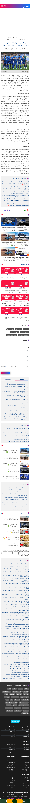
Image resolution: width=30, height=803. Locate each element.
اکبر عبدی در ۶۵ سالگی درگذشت (20, 439)
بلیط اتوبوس (26, 555)
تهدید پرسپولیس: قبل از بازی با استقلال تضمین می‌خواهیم (13, 403)
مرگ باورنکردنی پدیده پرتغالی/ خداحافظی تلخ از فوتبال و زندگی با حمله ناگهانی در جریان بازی (15, 637)
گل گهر (26, 767)
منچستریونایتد (17, 708)
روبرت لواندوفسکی (9, 767)
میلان (12, 787)
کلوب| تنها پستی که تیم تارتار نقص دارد (17, 410)
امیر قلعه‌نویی (10, 747)
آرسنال (6, 694)
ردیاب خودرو (16, 550)
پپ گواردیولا (10, 765)
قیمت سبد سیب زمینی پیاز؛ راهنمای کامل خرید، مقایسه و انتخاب (14, 502)
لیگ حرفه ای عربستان (23, 705)
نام (28, 347)
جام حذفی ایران (18, 37)
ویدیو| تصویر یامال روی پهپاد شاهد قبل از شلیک (17, 441)
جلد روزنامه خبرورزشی (9, 738)
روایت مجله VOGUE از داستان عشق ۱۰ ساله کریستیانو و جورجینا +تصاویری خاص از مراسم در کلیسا (15, 196)
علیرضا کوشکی (25, 713)
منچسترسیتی (10, 784)
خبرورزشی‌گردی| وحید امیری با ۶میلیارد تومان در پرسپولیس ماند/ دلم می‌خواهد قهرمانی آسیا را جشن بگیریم (13, 392)
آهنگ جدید (10, 550)
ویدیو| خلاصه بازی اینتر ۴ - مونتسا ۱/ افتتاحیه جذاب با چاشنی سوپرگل (16, 587)
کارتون (12, 736)
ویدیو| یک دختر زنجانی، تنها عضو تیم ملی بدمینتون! (16, 674)
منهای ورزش (23, 425)
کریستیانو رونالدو (15, 697)
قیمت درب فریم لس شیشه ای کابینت (19, 509)
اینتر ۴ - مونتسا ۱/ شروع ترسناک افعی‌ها (19, 606)
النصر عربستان (9, 708)
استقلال (26, 329)
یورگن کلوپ (11, 764)
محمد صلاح (11, 762)
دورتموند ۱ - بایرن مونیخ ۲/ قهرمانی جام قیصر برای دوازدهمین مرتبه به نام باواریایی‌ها (16, 576)
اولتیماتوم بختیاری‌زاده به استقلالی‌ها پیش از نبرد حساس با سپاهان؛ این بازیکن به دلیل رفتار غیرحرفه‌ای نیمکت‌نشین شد (13, 388)
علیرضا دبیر (25, 751)
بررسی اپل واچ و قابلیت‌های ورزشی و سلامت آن (18, 489)
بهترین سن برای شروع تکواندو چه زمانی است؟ (18, 492)
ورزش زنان (11, 731)
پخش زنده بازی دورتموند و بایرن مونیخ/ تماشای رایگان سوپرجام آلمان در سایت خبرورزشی (15, 609)
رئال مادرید (26, 694)
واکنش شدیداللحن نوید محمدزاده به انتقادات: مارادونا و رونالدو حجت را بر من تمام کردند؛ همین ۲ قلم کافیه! (15, 192)
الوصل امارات (17, 699)
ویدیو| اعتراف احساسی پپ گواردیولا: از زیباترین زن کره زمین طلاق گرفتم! (16, 640)
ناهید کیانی (11, 749)
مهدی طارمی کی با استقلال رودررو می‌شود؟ (19, 676)
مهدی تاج (26, 747)
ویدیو (7, 699)
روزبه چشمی (10, 329)
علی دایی (26, 749)
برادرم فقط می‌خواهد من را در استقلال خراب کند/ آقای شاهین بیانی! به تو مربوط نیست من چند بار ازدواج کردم (16, 204)
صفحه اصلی (27, 37)
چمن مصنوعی (26, 550)
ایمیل (28, 353)
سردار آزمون (25, 744)
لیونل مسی (7, 697)
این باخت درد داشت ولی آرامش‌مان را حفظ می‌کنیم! (17, 656)
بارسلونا (26, 782)
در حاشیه (11, 734)
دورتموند (11, 777)
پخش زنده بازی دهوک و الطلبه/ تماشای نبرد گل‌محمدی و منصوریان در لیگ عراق (17, 620)
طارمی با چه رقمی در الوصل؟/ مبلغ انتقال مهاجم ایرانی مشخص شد (15, 406)
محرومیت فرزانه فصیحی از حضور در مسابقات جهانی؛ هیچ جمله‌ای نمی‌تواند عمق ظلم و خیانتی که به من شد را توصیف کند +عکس (13, 418)
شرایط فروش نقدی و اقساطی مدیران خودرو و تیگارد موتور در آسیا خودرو (14, 500)
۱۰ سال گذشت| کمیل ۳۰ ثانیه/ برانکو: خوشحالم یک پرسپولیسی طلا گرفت (15, 616)
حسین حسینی (24, 332)
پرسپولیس (20, 688)
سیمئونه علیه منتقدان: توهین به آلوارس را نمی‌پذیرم (16, 668)
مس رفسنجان (25, 769)
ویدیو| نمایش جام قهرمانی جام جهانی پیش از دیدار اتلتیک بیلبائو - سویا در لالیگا (15, 629)
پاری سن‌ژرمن (25, 785)
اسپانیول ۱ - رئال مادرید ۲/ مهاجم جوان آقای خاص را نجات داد (15, 564)
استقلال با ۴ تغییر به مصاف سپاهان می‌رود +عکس (15, 399)
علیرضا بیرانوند (25, 699)
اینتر (11, 699)
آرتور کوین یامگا (14, 332)
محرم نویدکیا (25, 708)
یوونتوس (11, 789)
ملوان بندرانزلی (25, 770)
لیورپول (11, 782)
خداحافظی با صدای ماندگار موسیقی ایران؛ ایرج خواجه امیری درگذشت (16, 429)
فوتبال (23, 37)
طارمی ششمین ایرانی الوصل (21, 659)
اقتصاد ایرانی (21, 555)
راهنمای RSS (25, 736)
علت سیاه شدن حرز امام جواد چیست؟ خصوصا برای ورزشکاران (15, 505)
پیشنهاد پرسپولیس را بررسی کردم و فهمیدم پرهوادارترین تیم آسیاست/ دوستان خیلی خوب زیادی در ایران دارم (14, 383)
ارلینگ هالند (10, 770)
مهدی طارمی (25, 691)
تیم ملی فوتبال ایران (9, 729)
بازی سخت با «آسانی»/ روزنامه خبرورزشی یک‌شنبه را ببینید (15, 566)
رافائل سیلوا (18, 329)
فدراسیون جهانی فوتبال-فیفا (11, 702)
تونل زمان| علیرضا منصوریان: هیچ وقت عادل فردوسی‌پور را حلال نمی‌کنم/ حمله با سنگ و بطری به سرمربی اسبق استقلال (16, 623)
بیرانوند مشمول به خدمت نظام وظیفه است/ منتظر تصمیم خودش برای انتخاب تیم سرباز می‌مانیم (16, 661)
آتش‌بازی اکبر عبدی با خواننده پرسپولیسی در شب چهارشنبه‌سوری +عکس (15, 436)
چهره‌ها (12, 733)
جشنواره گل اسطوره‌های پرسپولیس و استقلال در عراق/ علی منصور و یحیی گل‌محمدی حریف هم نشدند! (15, 572)
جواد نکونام (11, 752)
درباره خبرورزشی (25, 729)
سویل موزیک (26, 553)
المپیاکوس (9, 705)
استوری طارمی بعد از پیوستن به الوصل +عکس (18, 649)
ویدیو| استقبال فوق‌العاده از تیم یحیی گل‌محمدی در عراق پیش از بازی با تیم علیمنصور (15, 602)
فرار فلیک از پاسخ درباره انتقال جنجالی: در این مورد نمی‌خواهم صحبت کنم (16, 679)
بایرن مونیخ (25, 710)
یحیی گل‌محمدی (10, 751)
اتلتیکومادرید (25, 778)
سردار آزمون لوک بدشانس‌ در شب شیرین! (19, 632)
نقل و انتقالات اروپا (6, 691)
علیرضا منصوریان (24, 697)
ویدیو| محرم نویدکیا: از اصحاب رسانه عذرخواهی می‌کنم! (16, 647)
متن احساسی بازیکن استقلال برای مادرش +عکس (17, 651)
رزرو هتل (3, 553)
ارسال (5, 373)
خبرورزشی (25, 6)
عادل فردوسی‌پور (10, 744)
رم (12, 780)
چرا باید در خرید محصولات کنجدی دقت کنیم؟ (18, 487)
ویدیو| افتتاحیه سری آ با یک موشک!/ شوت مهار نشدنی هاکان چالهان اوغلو (16, 584)
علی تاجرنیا (12, 694)
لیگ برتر (15, 705)
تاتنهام (26, 787)
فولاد (27, 765)
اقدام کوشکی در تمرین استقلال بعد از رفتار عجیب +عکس (16, 604)
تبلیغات (26, 733)
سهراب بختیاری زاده (17, 691)
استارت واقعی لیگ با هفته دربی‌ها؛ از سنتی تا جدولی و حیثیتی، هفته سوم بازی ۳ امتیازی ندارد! (15, 568)
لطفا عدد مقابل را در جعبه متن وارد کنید (19, 367)
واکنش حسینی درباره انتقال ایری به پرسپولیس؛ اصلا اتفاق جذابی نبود (14, 395)
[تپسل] (0, 798)
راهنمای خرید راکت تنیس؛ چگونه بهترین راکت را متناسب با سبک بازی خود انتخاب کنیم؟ (14, 494)
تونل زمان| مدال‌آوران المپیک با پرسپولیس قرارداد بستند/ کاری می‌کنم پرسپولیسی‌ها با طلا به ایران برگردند (16, 591)
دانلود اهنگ (21, 553)
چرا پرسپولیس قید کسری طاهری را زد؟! (19, 634)
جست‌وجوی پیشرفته (24, 738)
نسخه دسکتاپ (15, 721)
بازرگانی (24, 485)
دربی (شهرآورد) (18, 710)
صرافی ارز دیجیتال (9, 553)
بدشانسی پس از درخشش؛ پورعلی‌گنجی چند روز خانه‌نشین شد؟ (14, 664)
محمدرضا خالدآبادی (23, 335)
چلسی (26, 789)
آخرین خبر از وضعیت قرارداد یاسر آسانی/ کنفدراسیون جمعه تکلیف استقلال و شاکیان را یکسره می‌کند (13, 413)
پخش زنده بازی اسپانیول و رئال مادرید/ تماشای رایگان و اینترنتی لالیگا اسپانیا (15, 594)
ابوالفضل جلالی (9, 710)
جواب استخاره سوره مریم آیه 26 (21, 507)
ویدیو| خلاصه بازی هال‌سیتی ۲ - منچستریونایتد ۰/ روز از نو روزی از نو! (15, 654)
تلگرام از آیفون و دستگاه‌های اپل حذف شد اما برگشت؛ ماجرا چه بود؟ (16, 433)
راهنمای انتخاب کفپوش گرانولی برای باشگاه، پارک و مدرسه (16, 497)
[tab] (22, 379)
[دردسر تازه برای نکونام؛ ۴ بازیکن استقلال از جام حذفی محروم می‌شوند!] (15, 61)
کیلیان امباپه (10, 759)
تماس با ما (26, 731)
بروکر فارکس (5, 550)
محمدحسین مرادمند (11, 335)
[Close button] (29, 798)
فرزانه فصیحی (10, 746)
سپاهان (14, 688)
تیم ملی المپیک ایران (23, 702)
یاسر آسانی (19, 694)
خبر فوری (21, 550)
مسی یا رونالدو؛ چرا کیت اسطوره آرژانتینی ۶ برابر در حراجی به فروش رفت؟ (16, 598)
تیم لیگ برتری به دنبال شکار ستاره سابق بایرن (18, 666)
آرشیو (27, 734)
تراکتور (9, 688)
